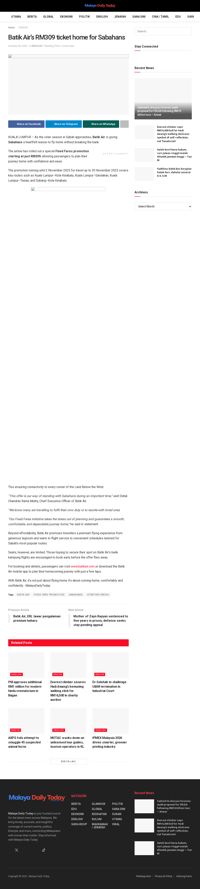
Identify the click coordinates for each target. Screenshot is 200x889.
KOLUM (97, 819)
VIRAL (116, 824)
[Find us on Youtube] (37, 850)
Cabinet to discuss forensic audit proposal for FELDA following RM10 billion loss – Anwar (159, 111)
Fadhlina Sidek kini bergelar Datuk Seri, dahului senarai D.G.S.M (174, 172)
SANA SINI (139, 16)
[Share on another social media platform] (124, 124)
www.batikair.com (83, 566)
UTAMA (16, 16)
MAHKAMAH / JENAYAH (100, 826)
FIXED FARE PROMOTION (49, 594)
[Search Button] (190, 6)
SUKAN (116, 814)
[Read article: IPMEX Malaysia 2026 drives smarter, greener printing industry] (110, 721)
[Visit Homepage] (100, 6)
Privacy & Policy (163, 876)
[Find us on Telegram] (30, 850)
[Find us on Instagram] (23, 850)
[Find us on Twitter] (16, 850)
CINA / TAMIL (160, 16)
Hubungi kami (184, 876)
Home (11, 27)
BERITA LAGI (68, 761)
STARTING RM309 (98, 594)
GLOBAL (48, 16)
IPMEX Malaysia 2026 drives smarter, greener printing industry (109, 742)
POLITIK (84, 16)
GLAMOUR (98, 803)
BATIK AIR (23, 594)
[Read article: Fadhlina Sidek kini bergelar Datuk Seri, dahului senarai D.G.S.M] (144, 174)
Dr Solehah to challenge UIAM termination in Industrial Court (109, 686)
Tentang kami (143, 876)
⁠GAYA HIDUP (79, 824)
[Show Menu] (10, 6)
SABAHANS (76, 594)
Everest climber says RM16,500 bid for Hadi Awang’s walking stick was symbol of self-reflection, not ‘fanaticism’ (173, 134)
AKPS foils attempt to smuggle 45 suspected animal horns (24, 742)
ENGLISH (102, 16)
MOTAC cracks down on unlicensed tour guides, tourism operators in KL (67, 742)
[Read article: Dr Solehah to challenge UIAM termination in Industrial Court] (110, 665)
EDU (178, 16)
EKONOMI (66, 16)
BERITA (32, 16)
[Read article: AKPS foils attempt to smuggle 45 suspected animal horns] (26, 721)
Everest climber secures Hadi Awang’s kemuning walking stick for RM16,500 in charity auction (68, 691)
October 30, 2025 (17, 45)
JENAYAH (120, 16)
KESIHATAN (99, 814)
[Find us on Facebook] (9, 850)
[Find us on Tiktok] (43, 850)
